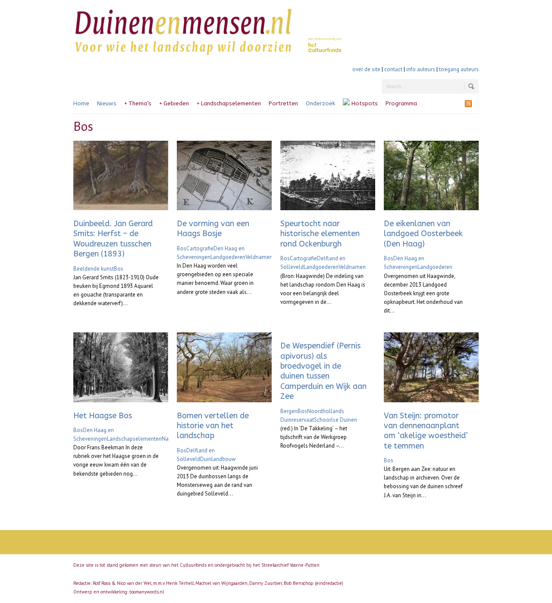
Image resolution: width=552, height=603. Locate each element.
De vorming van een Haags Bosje (213, 228)
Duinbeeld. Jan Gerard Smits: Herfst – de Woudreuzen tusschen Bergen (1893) (113, 239)
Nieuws (106, 103)
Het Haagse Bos (102, 415)
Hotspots (364, 103)
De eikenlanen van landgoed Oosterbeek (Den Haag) (423, 234)
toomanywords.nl (146, 592)
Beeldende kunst (93, 268)
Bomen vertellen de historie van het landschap (213, 426)
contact (393, 69)
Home (81, 103)
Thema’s (137, 103)
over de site (366, 69)
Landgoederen (227, 257)
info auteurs (420, 69)
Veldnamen (259, 257)
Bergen (289, 411)
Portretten (283, 103)
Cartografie (199, 248)
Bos (118, 268)
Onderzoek (320, 103)
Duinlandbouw (218, 459)
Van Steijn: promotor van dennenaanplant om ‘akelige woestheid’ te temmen (426, 431)
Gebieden (174, 103)
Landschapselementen (229, 103)
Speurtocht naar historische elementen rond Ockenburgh (320, 234)
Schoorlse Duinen (335, 419)
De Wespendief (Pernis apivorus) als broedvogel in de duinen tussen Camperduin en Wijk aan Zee (323, 371)
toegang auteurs (459, 69)
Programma (401, 103)
